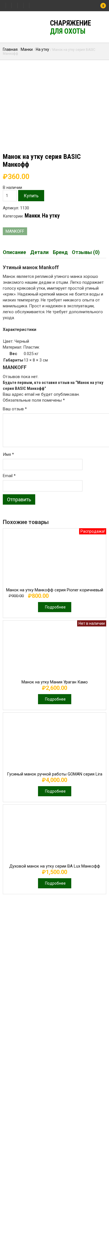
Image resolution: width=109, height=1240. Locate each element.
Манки (27, 49)
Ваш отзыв (15, 408)
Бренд (60, 252)
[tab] (14, 252)
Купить (31, 195)
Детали (39, 252)
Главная (10, 49)
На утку (42, 49)
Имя (8, 454)
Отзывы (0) (86, 252)
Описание (14, 252)
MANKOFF (15, 231)
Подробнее (55, 607)
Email (9, 475)
